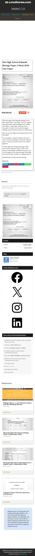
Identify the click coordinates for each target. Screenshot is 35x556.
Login (18, 194)
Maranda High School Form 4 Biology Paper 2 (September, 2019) (16, 433)
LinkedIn (21, 164)
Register (12, 194)
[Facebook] (17, 284)
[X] (17, 299)
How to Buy (5, 14)
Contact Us (23, 554)
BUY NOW (22, 112)
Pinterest (5, 166)
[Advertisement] (17, 42)
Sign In (17, 18)
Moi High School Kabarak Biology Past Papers (20, 176)
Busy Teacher (14, 258)
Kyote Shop (6, 406)
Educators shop (7, 496)
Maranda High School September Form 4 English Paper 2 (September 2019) (17, 463)
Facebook (10, 164)
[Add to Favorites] (28, 112)
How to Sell (15, 14)
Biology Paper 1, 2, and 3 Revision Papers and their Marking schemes (17, 403)
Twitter (5, 164)
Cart (28, 14)
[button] (30, 206)
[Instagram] (17, 314)
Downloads (11, 366)
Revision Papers (7, 172)
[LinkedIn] (17, 329)
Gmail (16, 164)
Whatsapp (28, 164)
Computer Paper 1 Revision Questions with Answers (16, 493)
